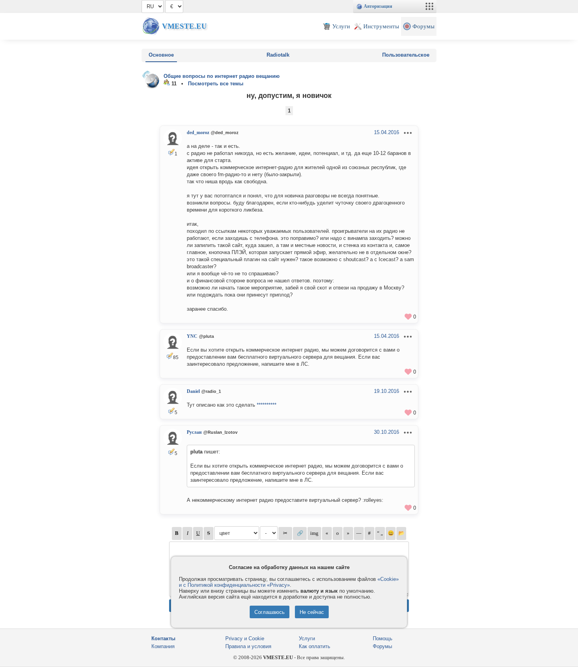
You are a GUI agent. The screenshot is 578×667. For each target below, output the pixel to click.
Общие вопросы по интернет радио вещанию (222, 76)
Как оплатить (314, 646)
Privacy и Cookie (244, 638)
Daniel (193, 391)
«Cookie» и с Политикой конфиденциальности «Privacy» (289, 582)
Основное (161, 55)
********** (266, 405)
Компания (163, 646)
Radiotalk (278, 55)
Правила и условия (248, 646)
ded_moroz (198, 132)
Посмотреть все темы (215, 84)
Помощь (382, 638)
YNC (192, 336)
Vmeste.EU (184, 26)
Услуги (307, 638)
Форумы (382, 646)
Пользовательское (405, 55)
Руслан (194, 432)
